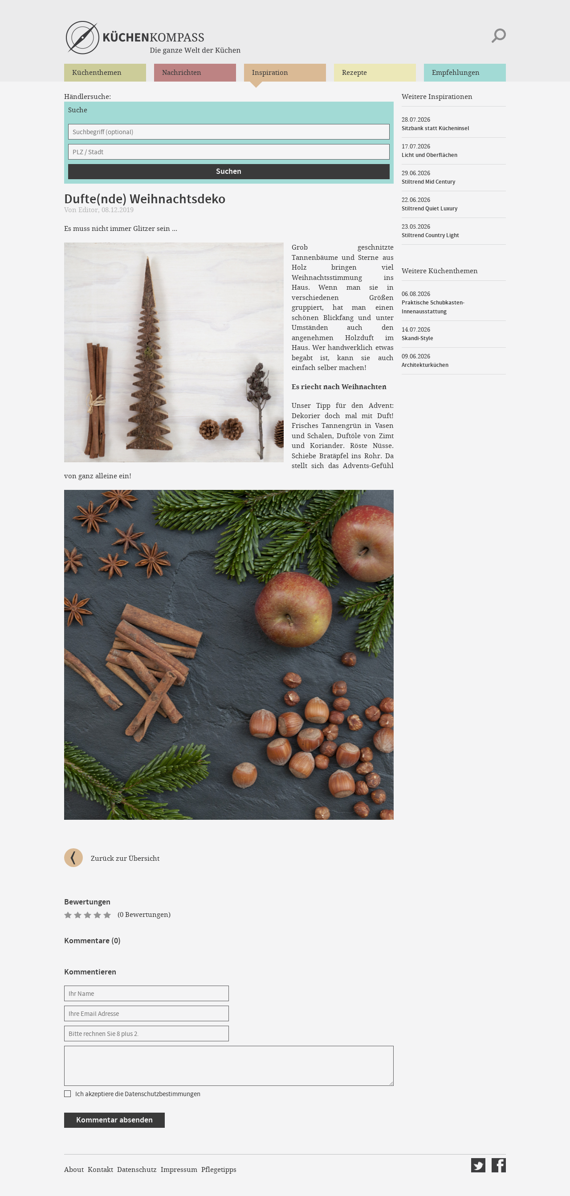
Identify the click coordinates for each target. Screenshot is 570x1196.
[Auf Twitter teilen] (478, 1165)
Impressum (179, 1170)
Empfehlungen (456, 73)
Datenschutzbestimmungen (162, 1094)
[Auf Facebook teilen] (499, 1165)
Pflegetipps (218, 1170)
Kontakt (100, 1170)
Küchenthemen (97, 73)
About (74, 1170)
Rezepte (354, 73)
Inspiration (270, 73)
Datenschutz (137, 1170)
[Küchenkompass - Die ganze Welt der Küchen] (172, 37)
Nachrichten (181, 73)
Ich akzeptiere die (137, 1094)
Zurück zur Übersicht (125, 859)
